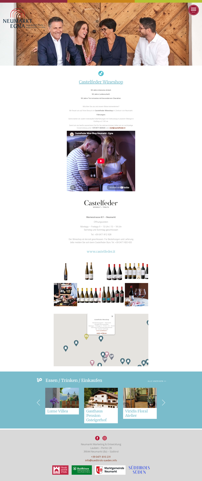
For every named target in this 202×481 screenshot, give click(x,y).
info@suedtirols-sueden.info (101, 460)
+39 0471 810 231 (101, 456)
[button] (105, 360)
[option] (101, 405)
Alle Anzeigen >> (157, 381)
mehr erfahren (102, 333)
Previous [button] (38, 403)
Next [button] (163, 403)
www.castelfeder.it (101, 252)
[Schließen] (112, 316)
